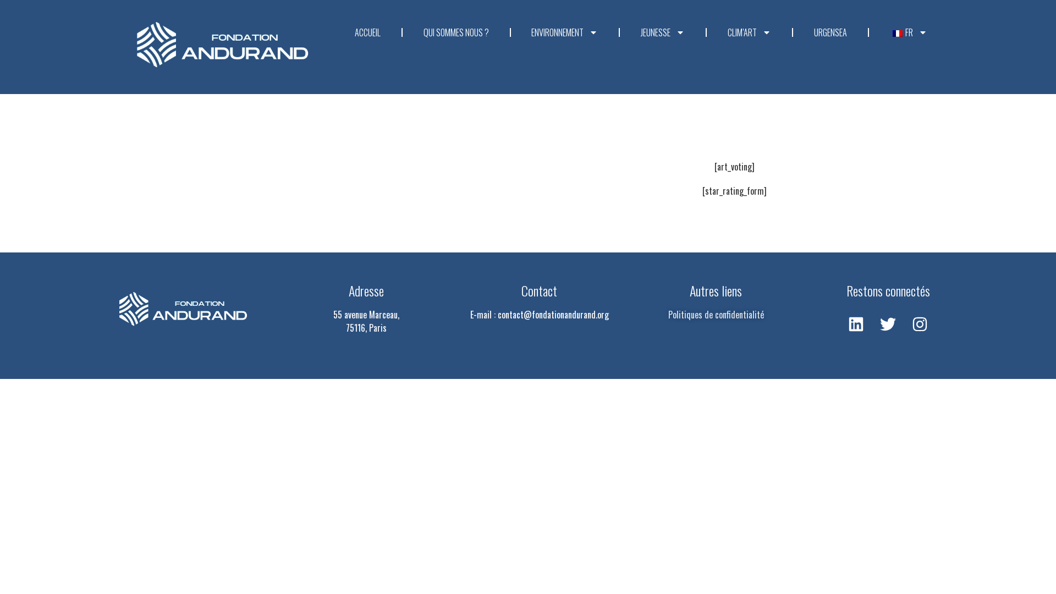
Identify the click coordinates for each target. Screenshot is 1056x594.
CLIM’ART (742, 32)
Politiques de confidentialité (716, 314)
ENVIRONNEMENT (557, 32)
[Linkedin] (856, 324)
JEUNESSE (655, 32)
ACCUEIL (368, 32)
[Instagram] (920, 324)
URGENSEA (830, 32)
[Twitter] (888, 324)
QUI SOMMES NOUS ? (456, 32)
